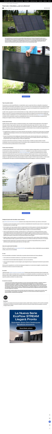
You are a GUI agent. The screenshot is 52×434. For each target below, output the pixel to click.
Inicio (3, 3)
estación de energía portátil (25, 152)
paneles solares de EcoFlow (20, 248)
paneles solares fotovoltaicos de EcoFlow (11, 221)
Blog (5, 3)
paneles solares (41, 114)
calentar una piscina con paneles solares (16, 272)
